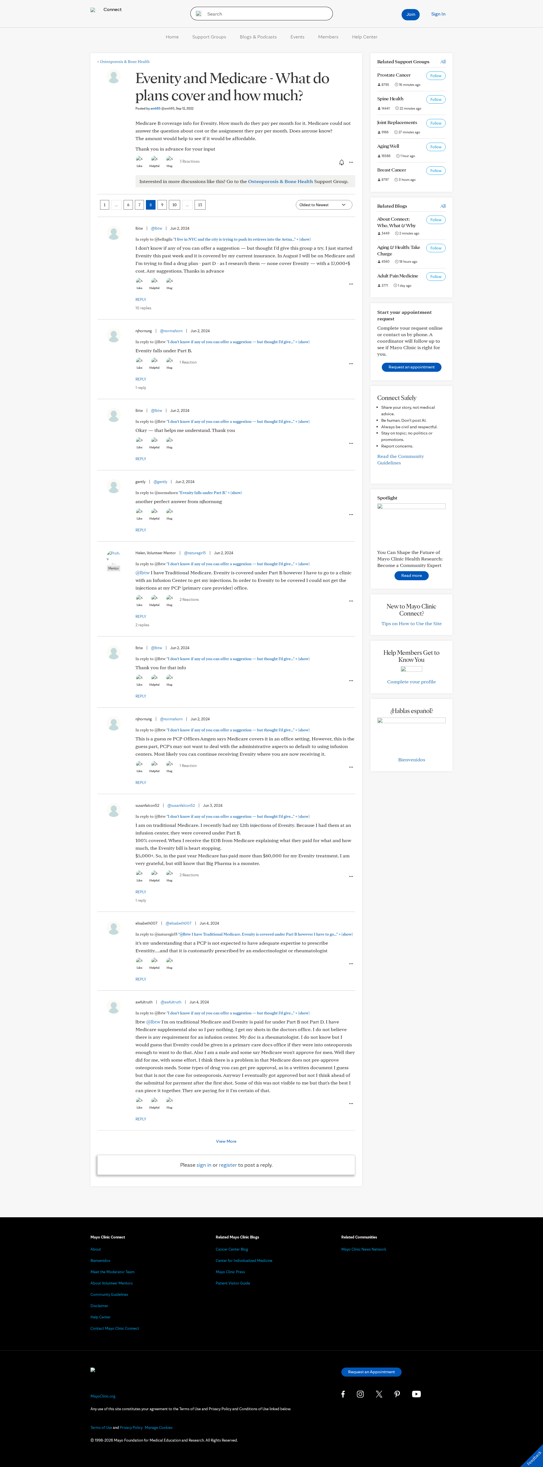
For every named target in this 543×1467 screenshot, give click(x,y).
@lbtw (156, 228)
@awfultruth (171, 1002)
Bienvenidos (411, 759)
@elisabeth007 (178, 923)
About (95, 1249)
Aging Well (388, 146)
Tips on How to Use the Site (412, 623)
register (228, 1164)
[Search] (196, 13)
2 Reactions (189, 599)
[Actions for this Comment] (350, 284)
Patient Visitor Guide (233, 1283)
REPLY (140, 299)
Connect (112, 9)
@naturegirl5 (195, 553)
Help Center (365, 37)
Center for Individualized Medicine (244, 1260)
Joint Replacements (397, 122)
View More (226, 1141)
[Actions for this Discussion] (350, 162)
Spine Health (390, 98)
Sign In (438, 14)
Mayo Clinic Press (230, 1272)
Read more (411, 575)
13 (200, 205)
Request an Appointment (371, 1371)
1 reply (140, 387)
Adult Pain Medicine (397, 276)
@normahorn (171, 331)
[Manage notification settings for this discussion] (341, 162)
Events (297, 37)
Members (328, 37)
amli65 (162, 108)
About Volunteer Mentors (111, 1283)
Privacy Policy (131, 1427)
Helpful (154, 166)
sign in (204, 1164)
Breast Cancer (391, 170)
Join (410, 14)
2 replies (142, 625)
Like (139, 166)
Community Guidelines (109, 1294)
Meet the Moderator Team (112, 1272)
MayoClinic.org (102, 1396)
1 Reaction (188, 362)
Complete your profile (411, 681)
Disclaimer (99, 1305)
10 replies (143, 308)
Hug (170, 166)
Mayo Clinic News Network (363, 1249)
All (443, 61)
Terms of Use (101, 1427)
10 (174, 205)
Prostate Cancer (394, 75)
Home (172, 37)
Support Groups (209, 37)
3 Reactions (190, 161)
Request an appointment (412, 367)
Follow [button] (435, 75)
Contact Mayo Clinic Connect (114, 1328)
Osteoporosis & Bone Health (123, 61)
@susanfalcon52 (181, 805)
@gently (160, 481)
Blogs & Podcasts (258, 37)
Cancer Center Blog (232, 1249)
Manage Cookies (159, 1427)
